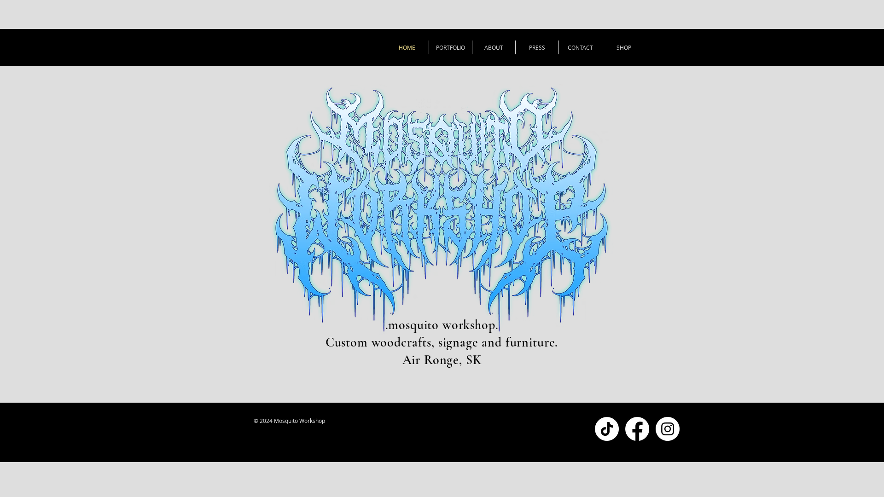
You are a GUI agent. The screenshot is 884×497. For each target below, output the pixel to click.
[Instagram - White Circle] (668, 429)
